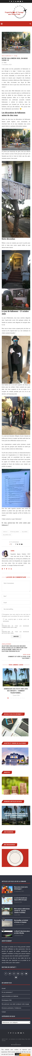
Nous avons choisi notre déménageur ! (21, 888)
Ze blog (15, 55)
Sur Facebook (8, 832)
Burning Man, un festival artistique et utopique (21, 921)
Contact (4, 1012)
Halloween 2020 (7, 534)
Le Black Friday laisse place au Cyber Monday (22, 932)
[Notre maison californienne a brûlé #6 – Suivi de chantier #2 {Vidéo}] (7, 911)
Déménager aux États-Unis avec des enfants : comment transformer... (16, 691)
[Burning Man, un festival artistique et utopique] (7, 923)
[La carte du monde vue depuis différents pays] (7, 900)
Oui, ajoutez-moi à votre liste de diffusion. (16, 620)
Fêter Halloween (14, 531)
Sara (5, 62)
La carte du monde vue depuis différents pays (20, 899)
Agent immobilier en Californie (10, 996)
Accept (18, 1054)
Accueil (4, 988)
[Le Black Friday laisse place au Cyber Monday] (7, 933)
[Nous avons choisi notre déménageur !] (7, 889)
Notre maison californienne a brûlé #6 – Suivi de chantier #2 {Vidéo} (22, 910)
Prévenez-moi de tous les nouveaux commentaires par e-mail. (15, 626)
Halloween (24, 531)
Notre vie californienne (7, 55)
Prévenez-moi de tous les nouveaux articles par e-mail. (15, 632)
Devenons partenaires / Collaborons (11, 1008)
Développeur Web (7, 1000)
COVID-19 (5, 531)
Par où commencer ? (7, 992)
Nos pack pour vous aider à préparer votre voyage (15, 1004)
